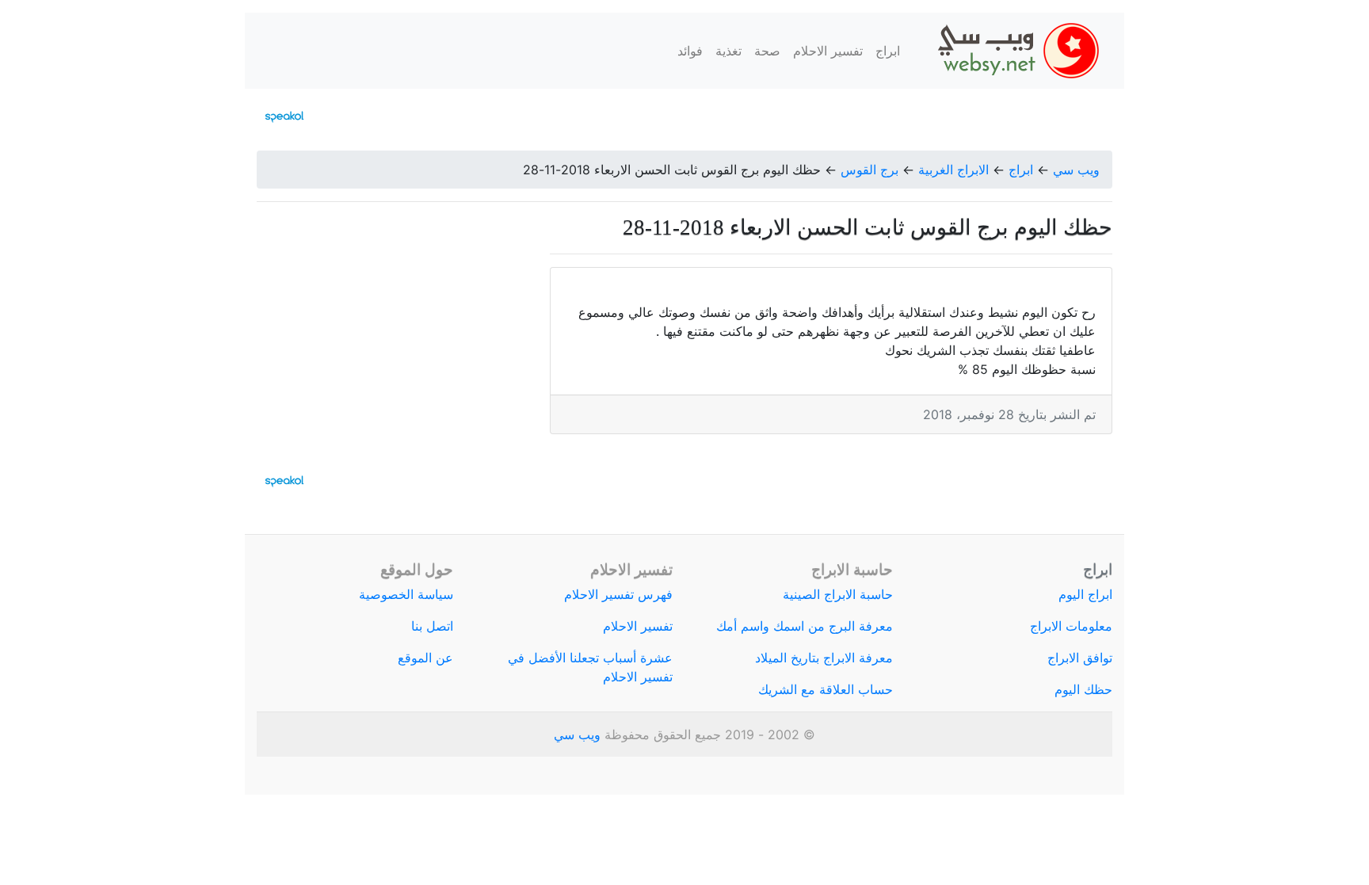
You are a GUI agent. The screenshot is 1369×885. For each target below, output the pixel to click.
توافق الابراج (1079, 658)
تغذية (728, 51)
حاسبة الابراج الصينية (838, 594)
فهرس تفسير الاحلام (618, 594)
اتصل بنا (432, 626)
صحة (767, 51)
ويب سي (1076, 169)
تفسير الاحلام (828, 51)
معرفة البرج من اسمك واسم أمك (804, 626)
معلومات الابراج (1071, 626)
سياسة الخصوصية (406, 594)
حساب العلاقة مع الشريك (825, 689)
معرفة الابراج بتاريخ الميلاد (824, 658)
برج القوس (869, 169)
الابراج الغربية (953, 169)
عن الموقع (425, 658)
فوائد (690, 51)
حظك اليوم (1083, 689)
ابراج (887, 51)
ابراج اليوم (1085, 594)
